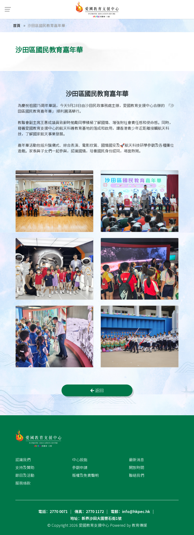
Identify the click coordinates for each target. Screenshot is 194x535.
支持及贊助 (24, 467)
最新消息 (136, 459)
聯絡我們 (136, 475)
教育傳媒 (139, 525)
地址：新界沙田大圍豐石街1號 (96, 518)
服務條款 (23, 483)
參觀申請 (79, 467)
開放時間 (136, 467)
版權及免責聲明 (85, 475)
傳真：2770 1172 (89, 511)
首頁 (17, 25)
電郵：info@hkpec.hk (130, 511)
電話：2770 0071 (53, 511)
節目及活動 (24, 475)
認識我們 (23, 459)
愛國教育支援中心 (94, 525)
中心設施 (79, 459)
